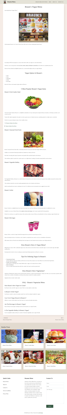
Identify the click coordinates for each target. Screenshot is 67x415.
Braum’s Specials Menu (7, 366)
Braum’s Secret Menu (59, 319)
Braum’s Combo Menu (29, 345)
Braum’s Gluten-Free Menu (12, 123)
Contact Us (5, 387)
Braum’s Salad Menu (51, 366)
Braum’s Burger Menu (7, 319)
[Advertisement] (33, 53)
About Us (5, 384)
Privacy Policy (5, 393)
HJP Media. (40, 412)
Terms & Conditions (7, 390)
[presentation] (11, 336)
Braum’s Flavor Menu (7, 345)
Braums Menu (6, 381)
